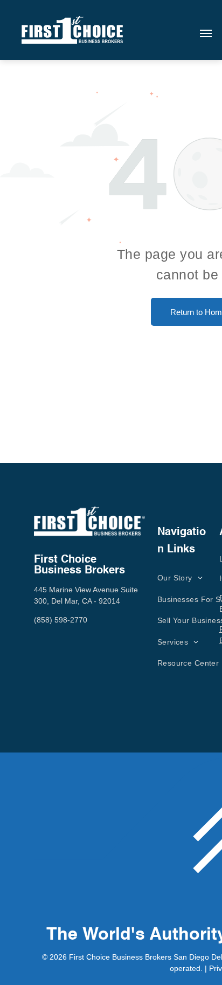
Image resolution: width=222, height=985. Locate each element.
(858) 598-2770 (60, 619)
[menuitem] (180, 578)
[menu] (206, 33)
